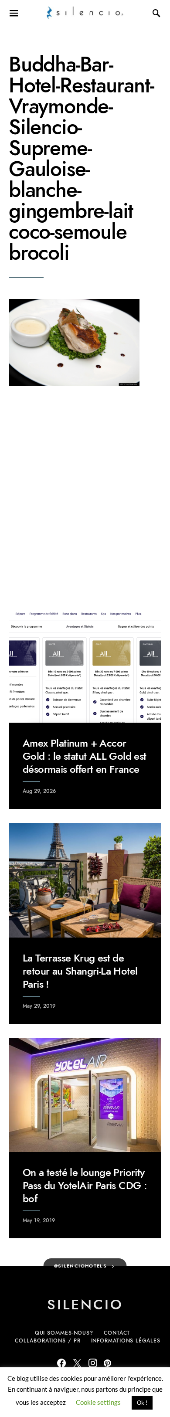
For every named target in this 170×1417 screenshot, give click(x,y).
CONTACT (117, 1332)
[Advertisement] (85, 497)
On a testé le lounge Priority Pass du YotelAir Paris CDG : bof (84, 1185)
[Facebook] (61, 1363)
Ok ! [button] (142, 1402)
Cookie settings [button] (98, 1402)
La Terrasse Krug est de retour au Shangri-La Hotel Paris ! (80, 971)
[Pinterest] (107, 1363)
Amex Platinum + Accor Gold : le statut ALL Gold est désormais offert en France (84, 756)
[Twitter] (77, 1363)
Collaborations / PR (47, 1340)
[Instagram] (92, 1363)
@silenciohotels (80, 1266)
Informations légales (125, 1340)
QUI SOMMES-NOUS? (64, 1332)
